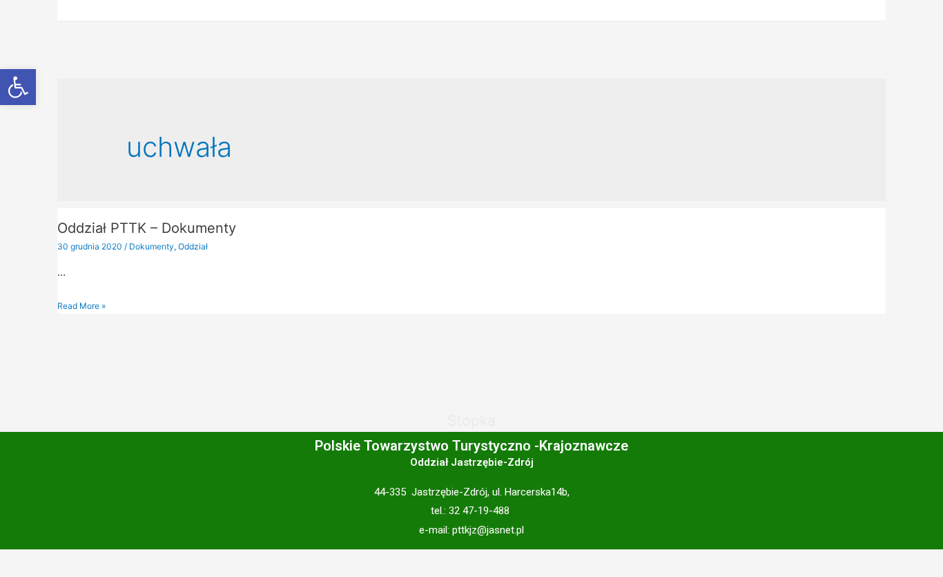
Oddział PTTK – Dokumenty (146, 228)
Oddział (193, 246)
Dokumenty (151, 246)
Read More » (81, 306)
